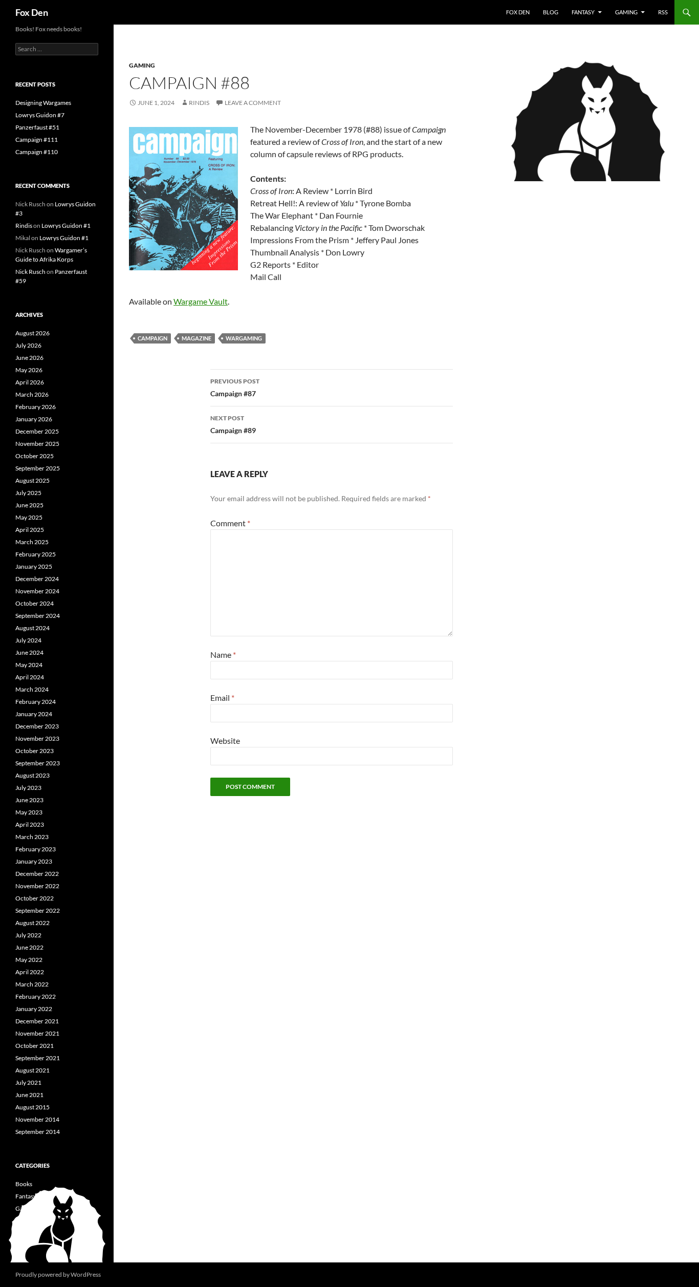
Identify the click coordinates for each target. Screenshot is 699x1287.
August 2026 (32, 333)
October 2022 (34, 898)
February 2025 (35, 554)
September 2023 (37, 763)
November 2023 (37, 738)
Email (222, 697)
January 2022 (33, 1009)
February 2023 (35, 849)
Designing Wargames (43, 102)
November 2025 (37, 443)
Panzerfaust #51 (37, 127)
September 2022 (37, 910)
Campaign (152, 338)
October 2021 (34, 1045)
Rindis (199, 102)
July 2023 (28, 787)
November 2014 (37, 1119)
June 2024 (29, 652)
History (25, 1221)
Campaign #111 (36, 139)
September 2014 (37, 1131)
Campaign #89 (233, 424)
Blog (550, 12)
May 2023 (28, 812)
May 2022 (28, 959)
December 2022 (37, 873)
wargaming (244, 338)
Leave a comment (253, 102)
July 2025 (28, 493)
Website (225, 740)
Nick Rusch (30, 271)
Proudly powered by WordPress (58, 1274)
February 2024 (35, 701)
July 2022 (28, 935)
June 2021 (29, 1095)
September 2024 (37, 615)
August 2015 (32, 1107)
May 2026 (28, 370)
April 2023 (29, 824)
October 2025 (34, 456)
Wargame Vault (200, 301)
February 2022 (35, 996)
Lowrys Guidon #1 (66, 225)
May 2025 (28, 517)
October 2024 (34, 603)
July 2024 (28, 640)
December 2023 (37, 726)
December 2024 (37, 579)
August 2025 (32, 480)
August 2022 (32, 923)
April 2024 (29, 677)
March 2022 (32, 984)
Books (23, 1184)
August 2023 (32, 775)
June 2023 (29, 800)
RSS (663, 12)
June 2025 (29, 505)
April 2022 (29, 972)
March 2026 (32, 394)
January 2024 (33, 714)
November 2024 (37, 591)
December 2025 (37, 431)
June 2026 (29, 357)
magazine (196, 338)
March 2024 (32, 689)
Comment (230, 523)
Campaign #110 (36, 152)
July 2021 (28, 1082)
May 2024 (28, 665)
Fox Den (31, 12)
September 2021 (37, 1058)
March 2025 (32, 542)
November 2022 (37, 886)
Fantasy (583, 12)
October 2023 (34, 751)
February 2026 (35, 407)
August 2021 (32, 1070)
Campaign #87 (234, 387)
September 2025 (37, 468)
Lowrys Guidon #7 (39, 115)
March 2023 (32, 837)
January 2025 (33, 566)
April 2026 (29, 382)
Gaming (626, 12)
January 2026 (33, 419)
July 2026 (28, 345)
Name (223, 654)
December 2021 (37, 1021)
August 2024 (32, 628)
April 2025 (29, 529)
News (22, 1233)
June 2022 (29, 947)
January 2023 (33, 861)
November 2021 (37, 1033)
